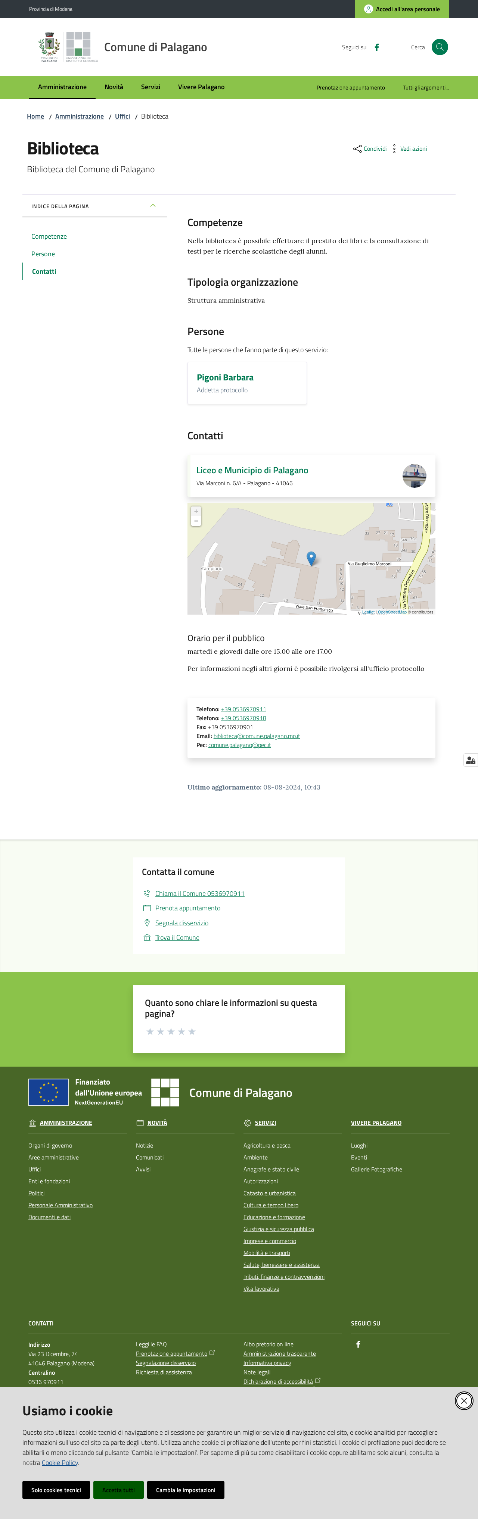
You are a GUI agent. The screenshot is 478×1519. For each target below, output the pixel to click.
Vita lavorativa (261, 1288)
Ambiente (255, 1157)
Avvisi (143, 1169)
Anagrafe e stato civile (271, 1169)
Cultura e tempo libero (270, 1205)
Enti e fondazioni (49, 1181)
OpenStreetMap (392, 612)
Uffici (122, 116)
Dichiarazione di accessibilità (278, 1381)
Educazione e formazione (274, 1216)
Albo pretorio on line (268, 1344)
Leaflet (368, 612)
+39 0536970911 (243, 708)
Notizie (144, 1145)
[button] (440, 47)
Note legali (256, 1372)
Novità (157, 1122)
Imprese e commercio (269, 1240)
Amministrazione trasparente (279, 1353)
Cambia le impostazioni (185, 1489)
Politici (36, 1193)
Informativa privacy (267, 1362)
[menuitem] (62, 87)
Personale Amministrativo (60, 1205)
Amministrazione (79, 116)
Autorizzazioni (260, 1181)
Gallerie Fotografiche (376, 1169)
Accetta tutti (118, 1489)
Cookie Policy (60, 1462)
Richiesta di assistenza (164, 1372)
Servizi (265, 1122)
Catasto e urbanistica (269, 1193)
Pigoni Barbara (225, 377)
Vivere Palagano (376, 1122)
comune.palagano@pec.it (239, 744)
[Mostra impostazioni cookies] (470, 760)
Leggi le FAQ (151, 1344)
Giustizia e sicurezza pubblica (278, 1228)
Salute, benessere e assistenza (281, 1264)
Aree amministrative (53, 1157)
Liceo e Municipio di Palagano (252, 470)
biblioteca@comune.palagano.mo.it (257, 735)
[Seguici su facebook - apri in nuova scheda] (373, 46)
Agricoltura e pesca (267, 1145)
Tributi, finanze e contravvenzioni (284, 1276)
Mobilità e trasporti (266, 1252)
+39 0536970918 (243, 717)
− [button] (196, 521)
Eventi (359, 1157)
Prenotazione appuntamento (171, 1353)
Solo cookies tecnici (56, 1489)
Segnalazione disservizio (166, 1362)
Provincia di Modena (50, 9)
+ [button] (196, 511)
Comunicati (150, 1157)
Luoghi (359, 1145)
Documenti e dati (49, 1216)
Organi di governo (50, 1145)
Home (35, 116)
